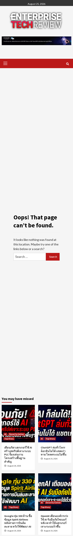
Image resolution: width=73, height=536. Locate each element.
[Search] (67, 64)
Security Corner (16, 434)
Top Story (9, 438)
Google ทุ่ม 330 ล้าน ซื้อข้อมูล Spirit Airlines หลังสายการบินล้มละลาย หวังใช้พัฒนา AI (18, 521)
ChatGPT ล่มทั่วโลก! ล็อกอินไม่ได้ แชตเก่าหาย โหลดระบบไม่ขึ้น (53, 451)
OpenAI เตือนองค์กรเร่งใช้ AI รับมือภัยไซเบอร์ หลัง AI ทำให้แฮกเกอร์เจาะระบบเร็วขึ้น (54, 521)
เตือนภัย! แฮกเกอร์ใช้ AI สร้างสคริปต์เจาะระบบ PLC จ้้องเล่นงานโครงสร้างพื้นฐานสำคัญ (18, 454)
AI (5, 434)
